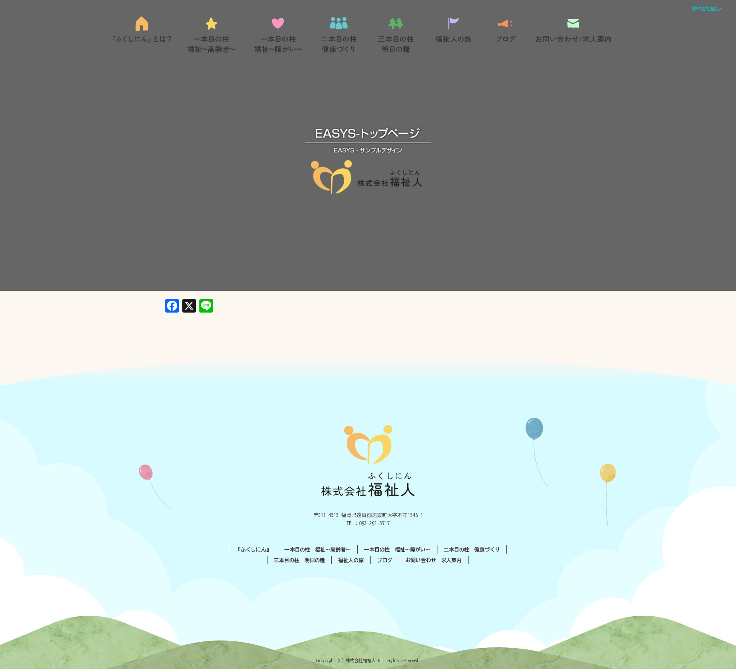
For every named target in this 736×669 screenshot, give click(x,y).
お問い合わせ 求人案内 (433, 560)
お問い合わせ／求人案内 (573, 34)
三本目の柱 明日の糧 (399, 34)
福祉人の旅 (454, 34)
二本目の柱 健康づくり (339, 34)
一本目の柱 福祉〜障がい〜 (278, 34)
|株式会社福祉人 (707, 8)
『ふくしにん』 (145, 34)
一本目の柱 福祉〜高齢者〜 (212, 34)
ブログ (505, 34)
